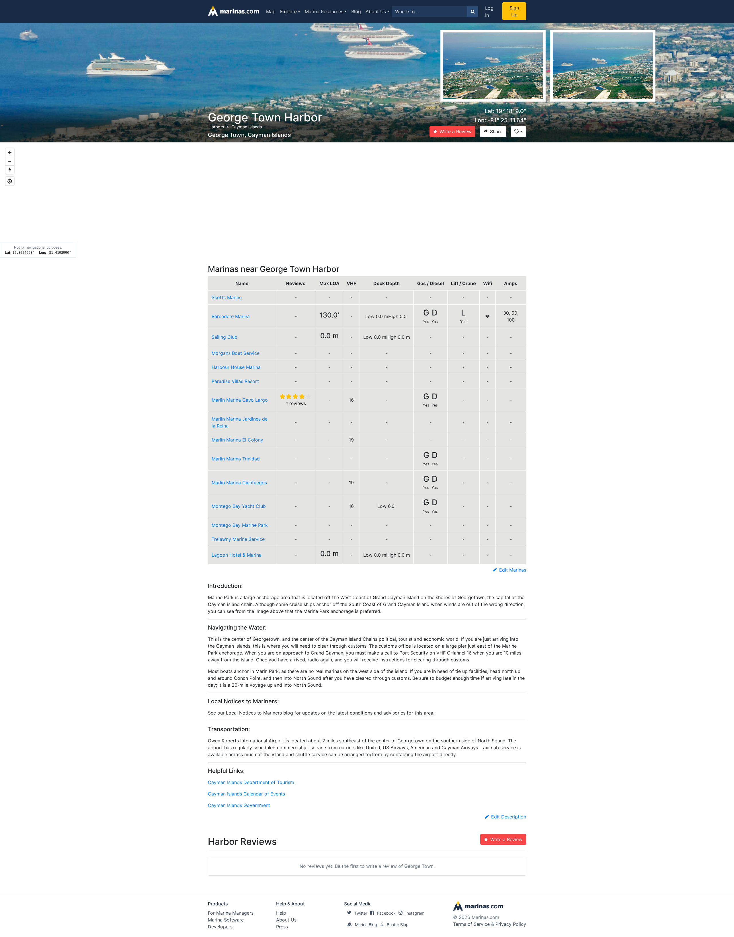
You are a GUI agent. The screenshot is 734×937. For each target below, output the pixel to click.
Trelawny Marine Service (238, 539)
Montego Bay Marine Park (240, 525)
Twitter (360, 913)
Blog (356, 11)
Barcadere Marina (231, 316)
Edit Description (508, 817)
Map (271, 11)
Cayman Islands (246, 126)
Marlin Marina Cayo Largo (240, 400)
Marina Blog (366, 924)
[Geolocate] (9, 181)
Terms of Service (471, 924)
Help (281, 913)
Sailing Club (224, 337)
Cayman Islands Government (239, 805)
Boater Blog (398, 924)
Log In (489, 11)
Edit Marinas (512, 570)
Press (282, 927)
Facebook (386, 913)
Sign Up (514, 11)
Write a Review (456, 131)
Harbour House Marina (236, 367)
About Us (376, 11)
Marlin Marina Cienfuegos (239, 482)
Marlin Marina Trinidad (236, 459)
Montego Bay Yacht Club (239, 506)
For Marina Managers (230, 913)
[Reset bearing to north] (9, 169)
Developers (220, 927)
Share (496, 131)
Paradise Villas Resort (235, 381)
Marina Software (226, 920)
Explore (288, 11)
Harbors (216, 126)
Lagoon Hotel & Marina (236, 555)
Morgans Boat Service (235, 353)
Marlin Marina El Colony (237, 440)
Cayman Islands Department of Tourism (251, 782)
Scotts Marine (227, 297)
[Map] (367, 200)
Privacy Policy (510, 924)
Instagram (414, 913)
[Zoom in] (9, 152)
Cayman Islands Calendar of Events (246, 794)
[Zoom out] (9, 161)
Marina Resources (324, 11)
